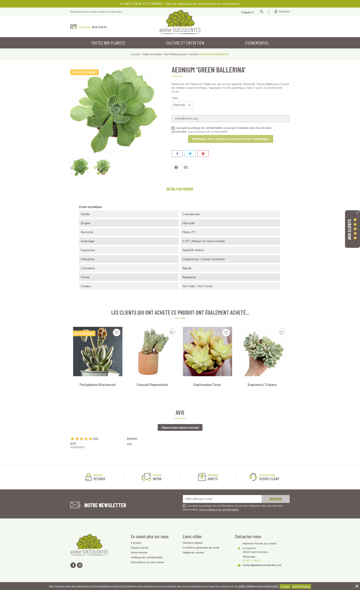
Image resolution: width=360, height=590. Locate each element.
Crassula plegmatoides (152, 384)
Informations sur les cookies (147, 562)
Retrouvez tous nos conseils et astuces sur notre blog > (96, 11)
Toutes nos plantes (108, 42)
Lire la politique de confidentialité (207, 131)
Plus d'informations (301, 586)
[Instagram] (79, 565)
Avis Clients (349, 229)
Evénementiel (257, 42)
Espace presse (139, 547)
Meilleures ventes (193, 552)
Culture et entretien (185, 42)
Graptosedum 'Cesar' (207, 384)
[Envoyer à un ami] (185, 167)
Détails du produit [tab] (180, 189)
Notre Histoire (139, 552)
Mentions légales (193, 542)
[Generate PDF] (176, 167)
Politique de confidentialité (147, 557)
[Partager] (177, 153)
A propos (136, 542)
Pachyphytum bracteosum (98, 384)
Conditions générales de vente (201, 547)
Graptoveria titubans (262, 384)
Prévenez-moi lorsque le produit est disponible (230, 139)
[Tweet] (190, 153)
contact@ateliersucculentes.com (262, 565)
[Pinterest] (203, 153)
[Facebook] (73, 565)
